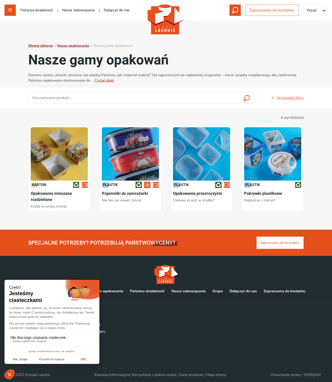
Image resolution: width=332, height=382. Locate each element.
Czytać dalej (104, 80)
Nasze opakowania (73, 45)
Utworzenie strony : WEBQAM (296, 374)
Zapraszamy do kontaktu (272, 10)
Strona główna (40, 45)
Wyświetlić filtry (290, 97)
